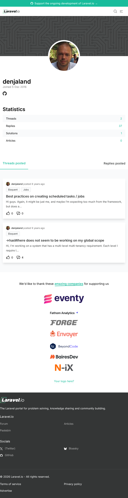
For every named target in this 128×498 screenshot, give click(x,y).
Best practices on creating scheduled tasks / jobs (45, 196)
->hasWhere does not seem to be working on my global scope (55, 240)
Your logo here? (64, 381)
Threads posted (14, 163)
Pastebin (5, 430)
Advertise (6, 490)
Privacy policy (73, 484)
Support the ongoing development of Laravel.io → (66, 3)
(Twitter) (9, 448)
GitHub (9, 455)
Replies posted (114, 163)
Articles (68, 423)
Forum (4, 423)
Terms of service (10, 484)
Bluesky (73, 448)
